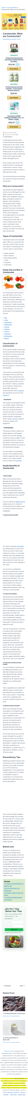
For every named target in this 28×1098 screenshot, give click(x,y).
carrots (15, 419)
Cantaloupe (8, 322)
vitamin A (6, 395)
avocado (19, 460)
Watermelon (8, 324)
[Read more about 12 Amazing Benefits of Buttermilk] (14, 1027)
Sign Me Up (14, 929)
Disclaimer (6, 1094)
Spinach (6, 329)
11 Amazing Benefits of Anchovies (14, 1013)
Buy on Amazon (14, 68)
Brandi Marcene (8, 136)
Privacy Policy (13, 1094)
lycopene (21, 390)
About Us (22, 1092)
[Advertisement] (14, 531)
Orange (6, 327)
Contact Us (16, 1092)
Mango (6, 338)
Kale (5, 318)
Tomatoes (7, 334)
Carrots (6, 331)
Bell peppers (8, 336)
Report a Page (21, 1094)
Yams (6, 320)
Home (3, 7)
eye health (20, 546)
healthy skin (19, 502)
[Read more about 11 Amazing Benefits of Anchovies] (14, 1003)
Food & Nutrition (12, 7)
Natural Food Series (9, 1051)
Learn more (10, 1092)
